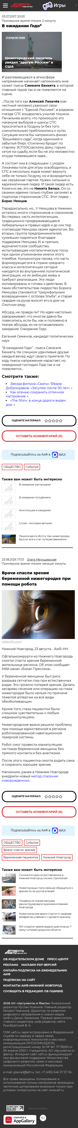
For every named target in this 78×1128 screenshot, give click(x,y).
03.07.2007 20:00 (13, 16)
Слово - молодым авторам (35, 523)
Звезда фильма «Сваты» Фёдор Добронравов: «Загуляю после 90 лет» (38, 386)
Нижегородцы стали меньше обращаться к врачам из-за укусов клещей (46, 889)
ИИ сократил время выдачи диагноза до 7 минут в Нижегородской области (45, 928)
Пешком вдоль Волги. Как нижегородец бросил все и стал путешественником (44, 538)
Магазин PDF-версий (39, 965)
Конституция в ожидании (35, 510)
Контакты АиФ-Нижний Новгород (32, 985)
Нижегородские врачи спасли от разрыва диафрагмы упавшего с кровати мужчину (45, 915)
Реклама (10, 965)
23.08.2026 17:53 (13, 559)
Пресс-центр (57, 959)
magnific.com (12, 641)
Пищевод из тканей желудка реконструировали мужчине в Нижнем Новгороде (43, 904)
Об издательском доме (23, 959)
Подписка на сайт (19, 980)
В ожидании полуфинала (35, 497)
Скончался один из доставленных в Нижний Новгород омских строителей (43, 877)
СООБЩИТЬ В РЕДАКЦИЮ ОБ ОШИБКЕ (33, 991)
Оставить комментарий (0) (39, 436)
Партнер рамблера (37, 1108)
